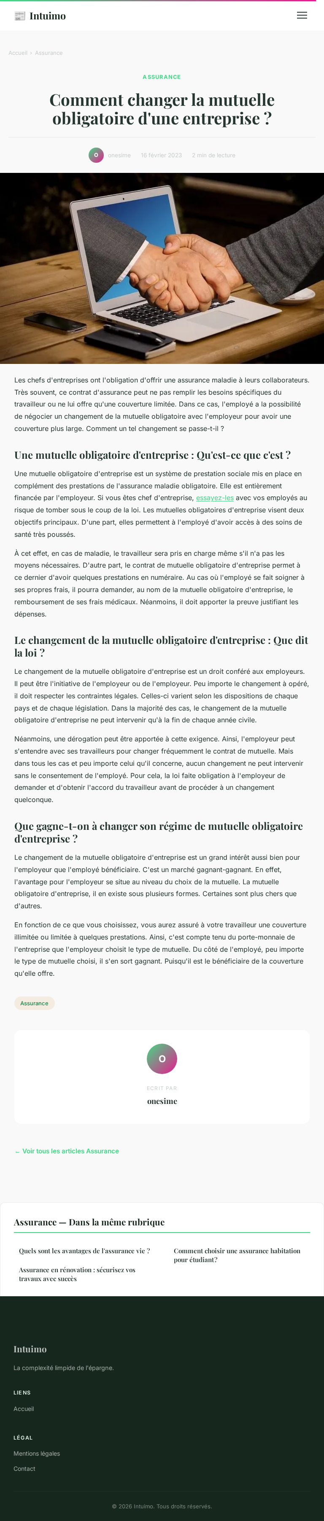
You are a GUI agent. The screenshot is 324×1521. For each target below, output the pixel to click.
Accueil (17, 52)
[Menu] (302, 15)
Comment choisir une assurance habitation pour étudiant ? (237, 1255)
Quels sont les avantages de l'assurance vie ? (84, 1250)
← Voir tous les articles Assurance (66, 1151)
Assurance (49, 52)
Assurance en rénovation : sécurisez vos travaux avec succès (77, 1274)
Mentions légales (37, 1453)
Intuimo (40, 15)
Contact (24, 1468)
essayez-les (215, 497)
